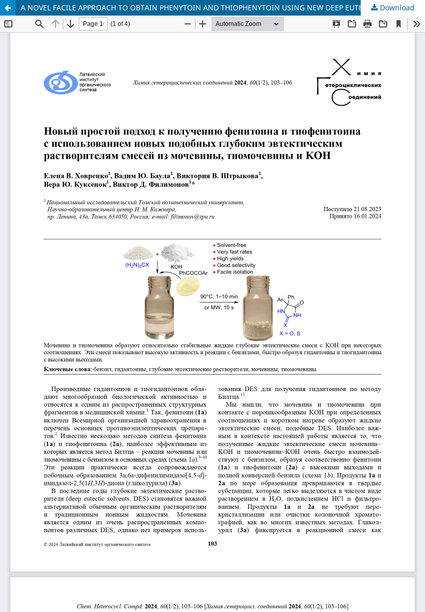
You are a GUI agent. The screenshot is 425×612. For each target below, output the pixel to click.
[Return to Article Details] (8, 8)
